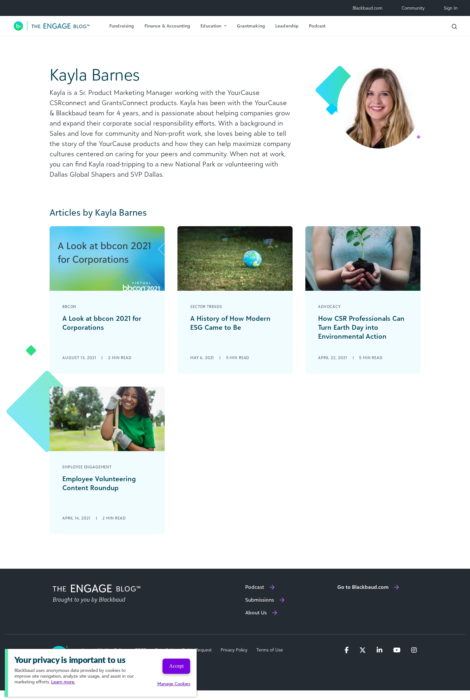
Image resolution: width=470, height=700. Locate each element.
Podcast (317, 25)
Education (210, 25)
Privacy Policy (234, 649)
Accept (176, 666)
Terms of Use (269, 649)
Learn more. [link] (63, 681)
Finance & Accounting (168, 25)
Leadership (287, 25)
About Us (256, 612)
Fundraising (121, 25)
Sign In (451, 8)
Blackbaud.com (367, 8)
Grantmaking (251, 25)
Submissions (259, 599)
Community (413, 8)
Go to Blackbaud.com (362, 587)
